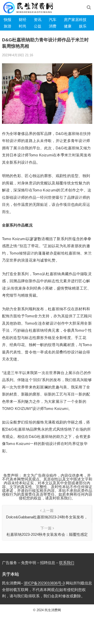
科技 (82, 19)
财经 (22, 19)
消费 (52, 26)
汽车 (52, 19)
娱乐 (82, 26)
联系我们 (66, 562)
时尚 (22, 26)
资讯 (37, 19)
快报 (7, 19)
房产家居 (71, 19)
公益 (37, 26)
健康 (67, 26)
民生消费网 (53, 610)
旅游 (7, 26)
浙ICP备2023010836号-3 (44, 583)
